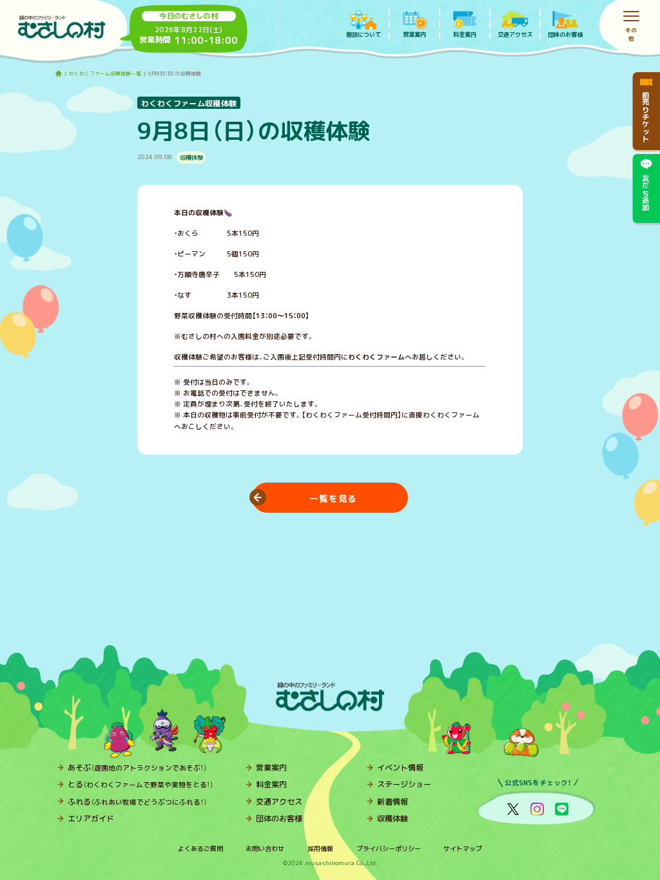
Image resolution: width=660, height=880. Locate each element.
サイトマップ (462, 848)
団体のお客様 (279, 818)
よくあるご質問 (200, 848)
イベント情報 (400, 767)
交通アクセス (279, 801)
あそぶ (137, 767)
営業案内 (271, 767)
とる (140, 784)
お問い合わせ (265, 848)
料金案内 (271, 784)
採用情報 (320, 848)
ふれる (137, 801)
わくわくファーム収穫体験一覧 (105, 73)
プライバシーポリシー (388, 848)
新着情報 (392, 801)
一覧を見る (333, 498)
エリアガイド (91, 818)
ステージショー (404, 784)
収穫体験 (392, 818)
